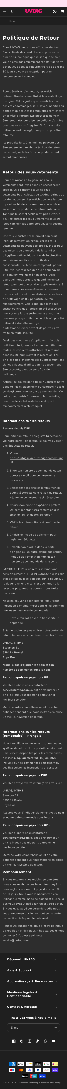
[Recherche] (12, 11)
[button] (4, 11)
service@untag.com (16, 391)
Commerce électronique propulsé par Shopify (39, 1082)
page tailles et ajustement (20, 386)
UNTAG (14, 1082)
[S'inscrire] (56, 1027)
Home (12, 21)
